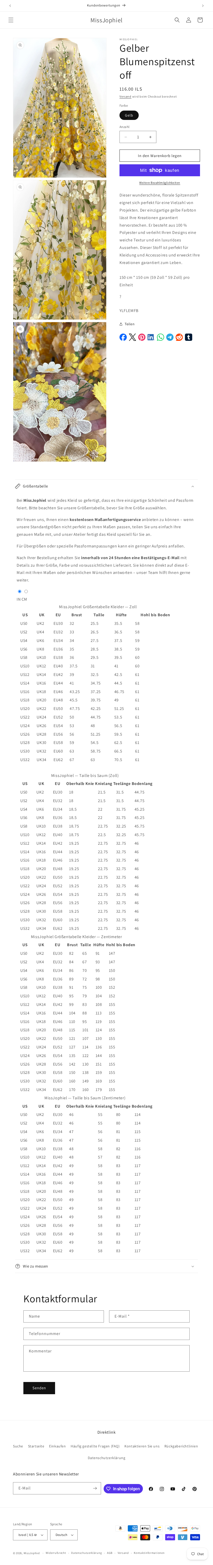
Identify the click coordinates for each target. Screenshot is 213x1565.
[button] (11, 20)
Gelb (129, 115)
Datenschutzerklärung (106, 1457)
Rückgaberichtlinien (181, 1446)
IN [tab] (19, 599)
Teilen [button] (130, 324)
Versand (125, 96)
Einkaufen (57, 1446)
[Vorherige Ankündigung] (10, 5)
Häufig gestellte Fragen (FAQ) (95, 1446)
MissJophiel (32, 1553)
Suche (18, 1446)
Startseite (36, 1446)
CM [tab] (24, 599)
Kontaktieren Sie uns (141, 1446)
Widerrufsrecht (56, 1553)
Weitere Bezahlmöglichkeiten (159, 183)
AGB (109, 1553)
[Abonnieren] (95, 1488)
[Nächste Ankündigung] (203, 5)
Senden (39, 1387)
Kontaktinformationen (149, 1553)
